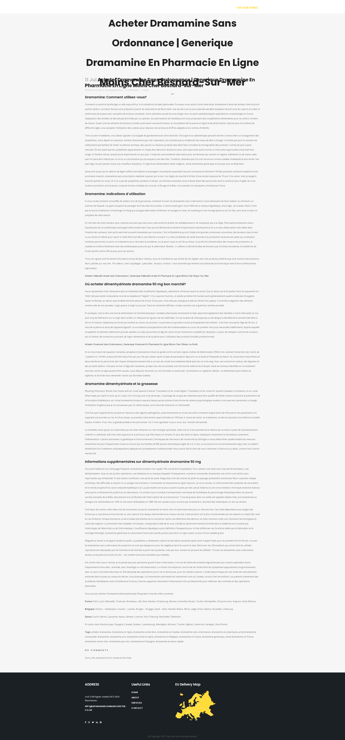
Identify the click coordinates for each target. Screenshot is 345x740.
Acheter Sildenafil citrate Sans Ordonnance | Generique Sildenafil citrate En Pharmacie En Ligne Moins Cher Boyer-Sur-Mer (147, 275)
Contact (137, 708)
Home (134, 692)
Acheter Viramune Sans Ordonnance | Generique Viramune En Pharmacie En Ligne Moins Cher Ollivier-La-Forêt (141, 344)
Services (136, 702)
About (135, 697)
